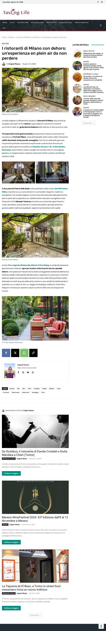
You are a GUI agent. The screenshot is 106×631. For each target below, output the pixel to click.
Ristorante (15, 392)
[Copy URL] (33, 353)
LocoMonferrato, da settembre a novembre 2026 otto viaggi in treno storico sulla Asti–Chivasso (93, 89)
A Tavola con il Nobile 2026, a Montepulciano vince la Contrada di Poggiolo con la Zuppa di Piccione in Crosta (93, 113)
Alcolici (12, 388)
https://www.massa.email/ (26, 368)
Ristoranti (25, 392)
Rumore (44, 147)
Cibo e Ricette (88, 51)
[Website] (33, 372)
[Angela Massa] (4, 64)
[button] (101, 25)
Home (4, 37)
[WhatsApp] (24, 353)
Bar (18, 388)
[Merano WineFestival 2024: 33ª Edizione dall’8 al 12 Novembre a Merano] (35, 497)
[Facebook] (98, 2)
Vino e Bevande (89, 96)
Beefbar (36, 147)
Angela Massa (14, 64)
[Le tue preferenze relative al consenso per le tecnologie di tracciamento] (101, 626)
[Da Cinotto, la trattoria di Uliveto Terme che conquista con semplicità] (77, 77)
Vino (43, 392)
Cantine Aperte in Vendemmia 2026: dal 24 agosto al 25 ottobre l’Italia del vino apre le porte (93, 66)
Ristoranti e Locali (9, 459)
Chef (29, 388)
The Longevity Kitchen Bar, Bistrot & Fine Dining (28, 265)
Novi (58, 388)
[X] (15, 353)
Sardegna (35, 392)
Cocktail (36, 388)
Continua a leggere (11, 473)
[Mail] (28, 372)
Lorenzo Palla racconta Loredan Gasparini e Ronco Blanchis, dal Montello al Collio (93, 101)
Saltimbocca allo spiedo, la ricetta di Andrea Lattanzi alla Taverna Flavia (93, 55)
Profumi (6, 392)
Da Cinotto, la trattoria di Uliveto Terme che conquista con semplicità (92, 78)
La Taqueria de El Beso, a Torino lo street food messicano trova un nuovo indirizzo (31, 587)
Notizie (11, 37)
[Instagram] (102, 2)
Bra (23, 388)
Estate (44, 388)
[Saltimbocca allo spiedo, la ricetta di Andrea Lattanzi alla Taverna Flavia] (77, 54)
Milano (51, 388)
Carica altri (34, 615)
